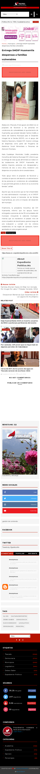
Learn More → (18, 732)
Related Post (7, 301)
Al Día (6, 616)
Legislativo (24, 623)
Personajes (8, 626)
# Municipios (11, 233)
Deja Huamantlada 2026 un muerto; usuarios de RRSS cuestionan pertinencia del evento (19, 322)
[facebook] (16, 640)
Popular (20, 553)
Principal (20, 626)
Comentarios (7, 554)
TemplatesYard (22, 768)
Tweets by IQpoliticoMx (10, 547)
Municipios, (17, 65)
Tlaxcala (30, 22)
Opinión (8, 754)
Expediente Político (13, 674)
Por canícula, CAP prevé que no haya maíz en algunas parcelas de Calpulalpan (19, 346)
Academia (9, 746)
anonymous (13, 585)
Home (4, 43)
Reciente (32, 553)
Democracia (22, 619)
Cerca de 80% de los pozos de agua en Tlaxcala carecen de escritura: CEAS (17, 370)
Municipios (11, 43)
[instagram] (23, 640)
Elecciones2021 (9, 623)
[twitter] (19, 640)
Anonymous (13, 559)
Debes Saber (8, 619)
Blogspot (21, 771)
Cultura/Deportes (19, 616)
